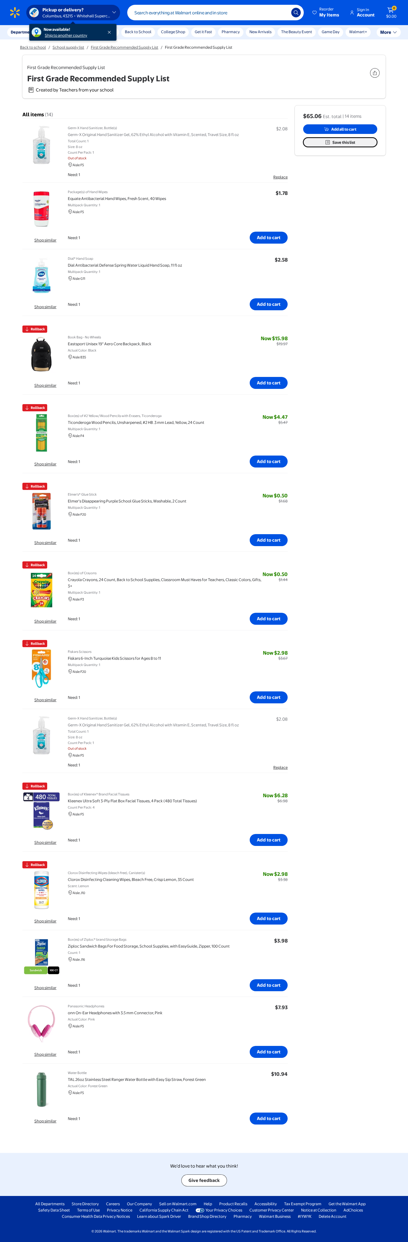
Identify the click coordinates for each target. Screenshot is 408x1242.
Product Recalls (233, 1203)
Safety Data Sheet (54, 1210)
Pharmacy (231, 31)
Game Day (331, 31)
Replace (280, 177)
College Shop (173, 31)
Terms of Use (88, 1210)
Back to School (138, 31)
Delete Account (332, 1216)
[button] (326, 12)
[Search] (296, 12)
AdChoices (353, 1210)
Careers (113, 1203)
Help (208, 1203)
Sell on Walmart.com (178, 1203)
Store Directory (85, 1203)
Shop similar (45, 240)
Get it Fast (203, 31)
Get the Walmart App (347, 1203)
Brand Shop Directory (207, 1216)
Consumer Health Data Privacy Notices (96, 1216)
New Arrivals (260, 31)
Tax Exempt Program (302, 1203)
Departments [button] (23, 32)
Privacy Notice (119, 1210)
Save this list (343, 142)
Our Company (139, 1203)
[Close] (110, 32)
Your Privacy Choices (223, 1210)
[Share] (375, 73)
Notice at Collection (318, 1210)
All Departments (50, 1203)
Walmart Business (275, 1216)
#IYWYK (305, 1216)
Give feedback (204, 1180)
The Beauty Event (296, 31)
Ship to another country (66, 35)
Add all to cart (343, 129)
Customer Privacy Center (271, 1210)
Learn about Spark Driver (159, 1216)
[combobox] (215, 12)
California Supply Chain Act (163, 1210)
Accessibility (265, 1203)
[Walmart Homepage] (15, 12)
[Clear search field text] (282, 12)
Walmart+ (358, 31)
